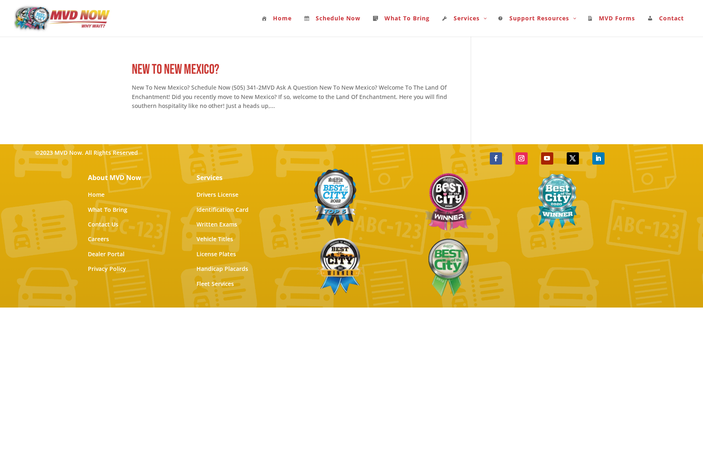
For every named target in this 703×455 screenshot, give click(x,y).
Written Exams (216, 224)
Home (96, 194)
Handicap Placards (222, 269)
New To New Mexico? (175, 70)
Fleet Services (215, 284)
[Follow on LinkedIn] (598, 158)
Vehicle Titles (214, 239)
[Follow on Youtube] (547, 158)
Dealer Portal (106, 254)
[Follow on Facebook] (496, 158)
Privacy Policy (107, 269)
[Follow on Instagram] (521, 158)
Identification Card (222, 209)
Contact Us (103, 224)
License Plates (216, 254)
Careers (98, 239)
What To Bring (107, 209)
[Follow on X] (573, 158)
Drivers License (217, 194)
